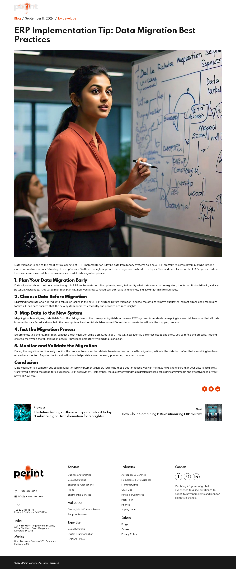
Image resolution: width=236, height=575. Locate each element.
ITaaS (71, 489)
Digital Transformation (80, 534)
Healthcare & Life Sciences (136, 480)
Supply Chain (128, 509)
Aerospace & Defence (133, 475)
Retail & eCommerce (132, 494)
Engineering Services (79, 494)
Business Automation (80, 475)
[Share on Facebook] (204, 389)
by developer (68, 18)
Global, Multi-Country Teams (84, 509)
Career (125, 529)
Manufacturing (129, 484)
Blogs (124, 524)
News (209, 7)
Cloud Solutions (77, 480)
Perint (176, 7)
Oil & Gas (126, 489)
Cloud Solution (76, 529)
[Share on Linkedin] (217, 389)
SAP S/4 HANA (76, 539)
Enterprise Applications (81, 484)
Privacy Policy (129, 534)
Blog (17, 18)
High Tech (127, 499)
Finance (125, 504)
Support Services (77, 514)
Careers (193, 7)
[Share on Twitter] (211, 389)
